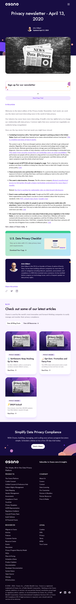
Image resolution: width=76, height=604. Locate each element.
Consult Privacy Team (12, 514)
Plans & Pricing (10, 556)
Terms (41, 538)
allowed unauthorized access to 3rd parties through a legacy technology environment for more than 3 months (38, 182)
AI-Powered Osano (11, 520)
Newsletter (9, 547)
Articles (7, 532)
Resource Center (10, 541)
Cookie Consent (10, 481)
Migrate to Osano (11, 529)
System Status (10, 571)
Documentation (10, 565)
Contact (42, 484)
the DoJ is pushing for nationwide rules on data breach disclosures (39, 190)
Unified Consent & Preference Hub (16, 484)
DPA (40, 532)
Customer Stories (11, 538)
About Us (42, 478)
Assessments (9, 496)
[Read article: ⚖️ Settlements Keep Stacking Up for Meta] (21, 352)
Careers (41, 481)
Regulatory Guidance (12, 511)
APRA (41, 541)
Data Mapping (10, 490)
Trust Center (43, 544)
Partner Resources (45, 496)
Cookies (42, 529)
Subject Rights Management (14, 487)
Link (20, 167)
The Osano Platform (12, 478)
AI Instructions (10, 580)
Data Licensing (44, 487)
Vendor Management (12, 493)
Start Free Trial (38, 98)
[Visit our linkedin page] (65, 592)
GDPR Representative (12, 508)
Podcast (8, 535)
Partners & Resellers (45, 493)
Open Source (9, 574)
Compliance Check (11, 499)
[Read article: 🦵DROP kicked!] (21, 397)
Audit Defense (10, 517)
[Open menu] (69, 4)
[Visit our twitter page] (61, 592)
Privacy (41, 535)
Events (7, 544)
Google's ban (43, 199)
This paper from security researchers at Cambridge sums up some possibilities (38, 152)
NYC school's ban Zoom (29, 199)
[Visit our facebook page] (69, 592)
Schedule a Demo (11, 559)
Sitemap (8, 577)
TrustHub (8, 502)
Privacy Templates (11, 505)
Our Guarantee (44, 490)
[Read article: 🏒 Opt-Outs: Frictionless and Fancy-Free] (55, 352)
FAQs (7, 553)
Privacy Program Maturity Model (16, 550)
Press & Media (44, 499)
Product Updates (10, 562)
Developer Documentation (14, 568)
